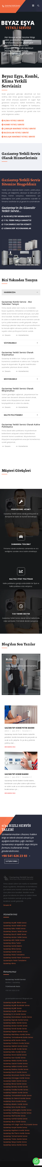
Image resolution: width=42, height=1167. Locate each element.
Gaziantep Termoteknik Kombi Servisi (17, 1095)
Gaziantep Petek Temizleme (14, 955)
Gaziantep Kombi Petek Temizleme (16, 957)
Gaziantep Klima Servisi (12, 949)
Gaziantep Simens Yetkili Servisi (15, 931)
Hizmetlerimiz (23, 335)
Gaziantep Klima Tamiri (12, 943)
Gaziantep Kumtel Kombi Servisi (15, 1119)
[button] (36, 1161)
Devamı (7, 335)
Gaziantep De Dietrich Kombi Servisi (17, 1098)
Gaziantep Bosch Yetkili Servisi (14, 934)
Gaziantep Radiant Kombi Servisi (15, 1092)
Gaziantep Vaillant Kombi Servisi (15, 1066)
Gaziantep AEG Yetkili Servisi (14, 940)
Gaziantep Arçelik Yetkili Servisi (14, 923)
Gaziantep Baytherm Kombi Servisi (16, 1130)
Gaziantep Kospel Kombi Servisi (15, 1127)
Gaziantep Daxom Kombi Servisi (15, 1063)
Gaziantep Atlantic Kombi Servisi (15, 1104)
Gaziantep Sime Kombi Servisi (14, 1107)
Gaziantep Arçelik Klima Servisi (14, 1002)
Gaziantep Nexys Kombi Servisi (15, 1142)
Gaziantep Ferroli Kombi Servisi (15, 1029)
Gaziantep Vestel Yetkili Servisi (14, 926)
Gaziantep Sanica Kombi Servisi (15, 1145)
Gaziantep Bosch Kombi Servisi (15, 1072)
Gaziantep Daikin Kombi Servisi (15, 1081)
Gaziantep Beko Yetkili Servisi (14, 928)
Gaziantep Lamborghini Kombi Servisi (17, 1110)
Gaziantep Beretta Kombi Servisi (15, 1087)
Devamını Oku (10, 747)
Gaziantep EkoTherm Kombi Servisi (16, 1133)
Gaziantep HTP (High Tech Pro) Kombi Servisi (20, 1124)
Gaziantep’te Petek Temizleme (14, 960)
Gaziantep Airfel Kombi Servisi (14, 1040)
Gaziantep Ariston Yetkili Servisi (15, 937)
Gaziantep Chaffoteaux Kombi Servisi (17, 1113)
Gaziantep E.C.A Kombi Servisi (14, 1014)
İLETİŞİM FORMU (11, 861)
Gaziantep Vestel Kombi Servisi (15, 1055)
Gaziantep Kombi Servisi (12, 952)
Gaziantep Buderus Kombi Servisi (15, 1069)
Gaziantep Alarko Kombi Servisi (15, 1023)
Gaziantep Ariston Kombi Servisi (15, 1026)
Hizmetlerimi (23, 407)
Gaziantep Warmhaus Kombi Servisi (16, 1034)
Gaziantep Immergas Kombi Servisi (16, 1078)
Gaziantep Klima (9, 963)
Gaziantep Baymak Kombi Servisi (15, 1020)
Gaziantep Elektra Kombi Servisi (15, 1061)
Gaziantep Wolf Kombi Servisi (14, 1116)
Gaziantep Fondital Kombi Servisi (15, 1090)
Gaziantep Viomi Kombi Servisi (14, 1101)
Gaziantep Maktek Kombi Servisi (15, 1046)
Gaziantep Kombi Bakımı (12, 946)
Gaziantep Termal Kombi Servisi (15, 1136)
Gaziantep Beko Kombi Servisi (14, 1052)
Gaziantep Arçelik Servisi (12, 1008)
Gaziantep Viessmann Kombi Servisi (16, 1075)
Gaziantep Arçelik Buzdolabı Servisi (16, 1005)
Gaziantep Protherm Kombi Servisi (16, 1043)
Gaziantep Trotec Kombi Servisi (15, 1139)
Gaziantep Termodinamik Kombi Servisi (18, 1037)
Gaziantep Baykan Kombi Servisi (15, 1031)
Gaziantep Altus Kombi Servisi (14, 1122)
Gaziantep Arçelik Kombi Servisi (15, 1049)
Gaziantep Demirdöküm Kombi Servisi (17, 1017)
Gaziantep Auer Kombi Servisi (14, 1058)
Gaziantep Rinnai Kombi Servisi (15, 1084)
